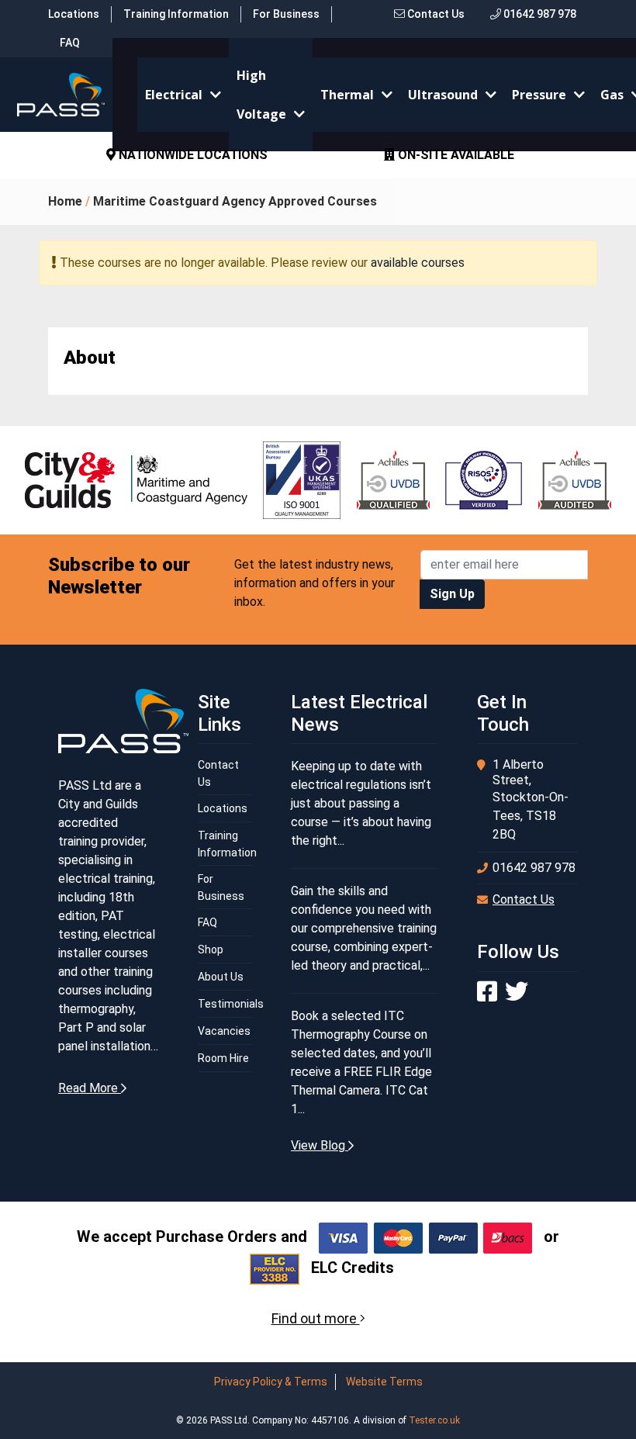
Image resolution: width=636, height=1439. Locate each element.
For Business (286, 14)
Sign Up (452, 593)
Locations (73, 14)
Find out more (315, 1318)
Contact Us (435, 14)
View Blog (319, 1145)
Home (65, 201)
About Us (221, 976)
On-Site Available (454, 154)
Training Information (176, 14)
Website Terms (384, 1381)
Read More (89, 1088)
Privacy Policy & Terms (270, 1381)
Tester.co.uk (434, 1420)
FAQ (70, 42)
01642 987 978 (538, 14)
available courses (418, 262)
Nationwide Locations (192, 154)
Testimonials (231, 1004)
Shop (210, 949)
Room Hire (223, 1058)
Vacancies (224, 1031)
